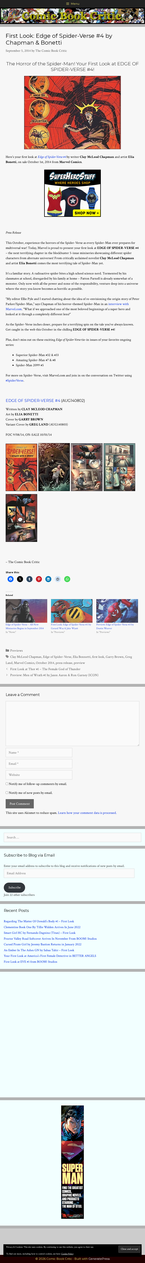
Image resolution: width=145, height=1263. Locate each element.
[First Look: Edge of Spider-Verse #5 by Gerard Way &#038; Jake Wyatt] (72, 611)
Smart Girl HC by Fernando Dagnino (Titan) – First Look (40, 933)
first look (98, 657)
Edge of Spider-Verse (57, 657)
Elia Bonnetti (82, 657)
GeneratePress (99, 1259)
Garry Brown (115, 657)
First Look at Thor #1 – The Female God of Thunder (45, 669)
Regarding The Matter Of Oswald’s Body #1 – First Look (39, 921)
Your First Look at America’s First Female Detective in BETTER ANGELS (50, 956)
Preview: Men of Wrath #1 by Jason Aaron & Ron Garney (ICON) (54, 675)
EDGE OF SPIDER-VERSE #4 (33, 400)
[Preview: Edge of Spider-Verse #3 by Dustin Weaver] (117, 611)
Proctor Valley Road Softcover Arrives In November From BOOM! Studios (50, 939)
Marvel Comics (24, 663)
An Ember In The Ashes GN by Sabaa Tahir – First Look (39, 950)
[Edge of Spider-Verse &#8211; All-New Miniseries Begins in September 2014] (26, 611)
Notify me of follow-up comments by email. (38, 784)
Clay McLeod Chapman (26, 657)
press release (64, 663)
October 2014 (45, 663)
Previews (16, 650)
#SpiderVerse (14, 380)
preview (79, 663)
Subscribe (14, 887)
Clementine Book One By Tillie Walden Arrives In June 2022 (42, 927)
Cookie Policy (67, 1253)
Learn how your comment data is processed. (87, 813)
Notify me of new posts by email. (30, 793)
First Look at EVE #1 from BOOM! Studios (30, 962)
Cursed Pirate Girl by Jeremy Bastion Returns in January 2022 (42, 944)
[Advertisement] (72, 1033)
